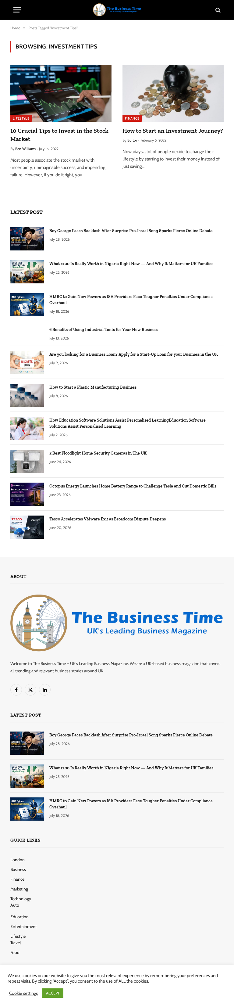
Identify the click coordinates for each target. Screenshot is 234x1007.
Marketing (19, 889)
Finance (132, 118)
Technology (20, 898)
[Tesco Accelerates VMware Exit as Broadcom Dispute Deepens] (27, 527)
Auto (14, 905)
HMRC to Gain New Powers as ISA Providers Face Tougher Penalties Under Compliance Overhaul (131, 299)
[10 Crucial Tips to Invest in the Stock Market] (61, 93)
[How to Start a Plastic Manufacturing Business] (27, 395)
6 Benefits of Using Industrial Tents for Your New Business (103, 329)
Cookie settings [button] (23, 993)
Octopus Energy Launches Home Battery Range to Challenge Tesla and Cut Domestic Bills (132, 486)
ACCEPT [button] (53, 993)
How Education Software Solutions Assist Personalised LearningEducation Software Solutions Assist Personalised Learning (127, 423)
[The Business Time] (117, 10)
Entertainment (23, 926)
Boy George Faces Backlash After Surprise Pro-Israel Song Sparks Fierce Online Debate (131, 230)
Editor (132, 140)
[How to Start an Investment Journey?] (173, 93)
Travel (15, 942)
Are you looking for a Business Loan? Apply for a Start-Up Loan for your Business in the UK (133, 354)
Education (19, 916)
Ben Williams (25, 148)
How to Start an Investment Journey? (172, 130)
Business (18, 869)
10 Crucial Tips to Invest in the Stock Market (59, 134)
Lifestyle (21, 118)
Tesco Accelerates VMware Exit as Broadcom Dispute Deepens (107, 519)
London (17, 859)
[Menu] (17, 10)
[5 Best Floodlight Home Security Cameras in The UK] (27, 461)
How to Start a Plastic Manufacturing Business (92, 387)
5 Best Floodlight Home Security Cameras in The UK (98, 453)
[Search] (217, 10)
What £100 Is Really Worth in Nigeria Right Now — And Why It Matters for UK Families (131, 263)
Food (15, 952)
